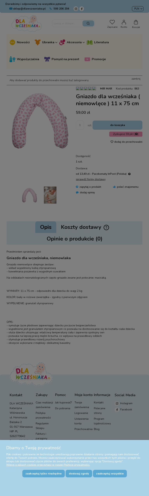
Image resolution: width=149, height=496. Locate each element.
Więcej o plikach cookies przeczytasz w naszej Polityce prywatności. (48, 465)
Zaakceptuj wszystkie (110, 473)
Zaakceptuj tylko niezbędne (44, 473)
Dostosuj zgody (79, 473)
